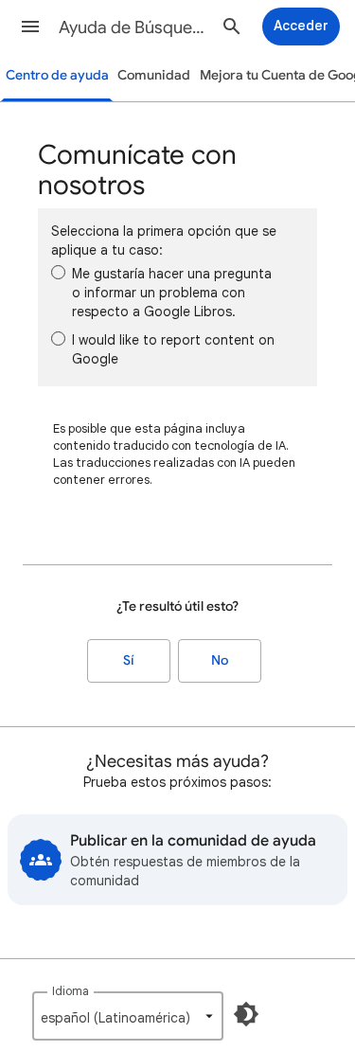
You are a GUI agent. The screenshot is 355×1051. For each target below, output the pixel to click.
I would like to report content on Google (173, 349)
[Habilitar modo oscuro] (246, 1014)
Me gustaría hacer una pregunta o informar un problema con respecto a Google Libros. (172, 292)
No (219, 660)
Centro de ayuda (57, 75)
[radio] (58, 272)
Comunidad (153, 75)
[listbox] (127, 1016)
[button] (30, 26)
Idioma (70, 991)
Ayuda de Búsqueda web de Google (136, 27)
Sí (128, 660)
